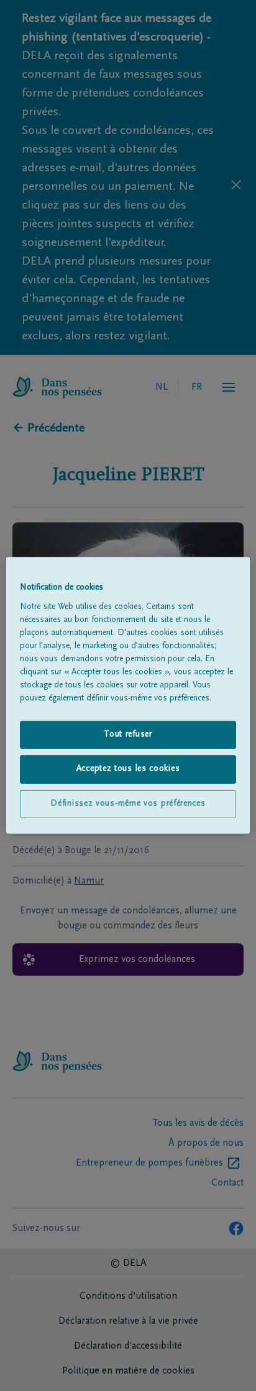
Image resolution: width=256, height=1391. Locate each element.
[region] (127, 695)
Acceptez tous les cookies (128, 769)
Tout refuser (128, 734)
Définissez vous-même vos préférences (127, 803)
